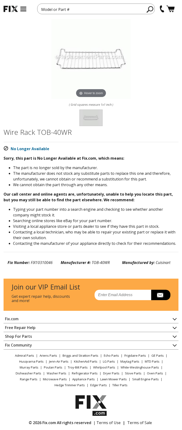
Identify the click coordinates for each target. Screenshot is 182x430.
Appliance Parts (83, 379)
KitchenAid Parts (85, 361)
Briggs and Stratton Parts (80, 355)
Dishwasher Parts (28, 373)
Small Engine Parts (145, 379)
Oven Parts (155, 373)
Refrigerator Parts (85, 373)
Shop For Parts (18, 336)
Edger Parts (98, 385)
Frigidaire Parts (135, 355)
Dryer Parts (111, 373)
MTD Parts (152, 361)
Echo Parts (111, 355)
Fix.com (11, 318)
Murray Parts (29, 367)
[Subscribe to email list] (160, 295)
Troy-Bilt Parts (78, 367)
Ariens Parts (48, 355)
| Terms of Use (107, 422)
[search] (150, 9)
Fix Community (18, 345)
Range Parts (28, 379)
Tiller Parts (119, 385)
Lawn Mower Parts (113, 379)
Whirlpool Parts (104, 367)
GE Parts (157, 355)
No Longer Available (30, 148)
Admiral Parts (24, 355)
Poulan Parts (53, 367)
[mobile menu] (23, 9)
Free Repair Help (20, 327)
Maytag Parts (129, 361)
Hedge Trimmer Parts (70, 385)
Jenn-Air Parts (58, 361)
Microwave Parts (55, 379)
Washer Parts (56, 373)
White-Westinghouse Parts (140, 367)
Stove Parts (133, 373)
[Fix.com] (11, 9)
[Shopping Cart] (170, 8)
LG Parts (109, 361)
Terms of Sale (139, 422)
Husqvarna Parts (31, 361)
